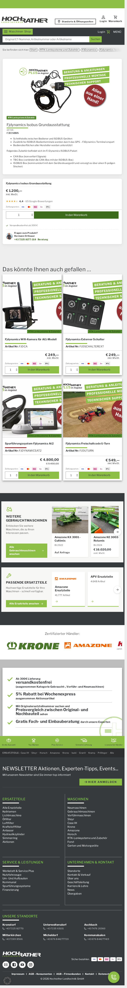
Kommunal (9, 882)
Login (103, 21)
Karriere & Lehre (77, 886)
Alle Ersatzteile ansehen (24, 603)
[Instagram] (30, 965)
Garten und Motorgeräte (83, 845)
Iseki (74, 752)
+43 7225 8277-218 (25, 239)
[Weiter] (117, 532)
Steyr (34, 752)
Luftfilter (8, 823)
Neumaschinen (76, 808)
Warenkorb (115, 21)
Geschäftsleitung (78, 882)
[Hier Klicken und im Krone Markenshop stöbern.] (33, 645)
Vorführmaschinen (79, 815)
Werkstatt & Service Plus (18, 871)
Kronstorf (9, 924)
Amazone (55, 752)
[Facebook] (14, 965)
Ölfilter (6, 819)
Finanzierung (10, 889)
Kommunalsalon (94, 935)
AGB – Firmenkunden (68, 974)
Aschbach (90, 924)
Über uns (73, 878)
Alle (112, 752)
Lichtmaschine (11, 815)
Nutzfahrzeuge (11, 874)
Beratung (43, 239)
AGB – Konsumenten (40, 974)
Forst (70, 841)
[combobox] (52, 39)
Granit (82, 752)
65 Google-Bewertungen (39, 201)
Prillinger (102, 752)
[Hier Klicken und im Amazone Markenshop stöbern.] (88, 645)
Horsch (43, 752)
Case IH (25, 752)
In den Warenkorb (76, 215)
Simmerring (10, 838)
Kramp (91, 752)
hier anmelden (102, 782)
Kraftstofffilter (11, 826)
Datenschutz (105, 974)
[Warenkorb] (108, 31)
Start (33, 49)
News (71, 889)
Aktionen (8, 841)
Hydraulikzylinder (13, 834)
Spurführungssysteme (16, 886)
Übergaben (74, 893)
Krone (66, 752)
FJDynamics (89, 49)
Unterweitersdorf (54, 924)
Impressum (18, 974)
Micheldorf (50, 935)
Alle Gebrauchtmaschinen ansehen (22, 551)
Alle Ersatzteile (12, 808)
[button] (7, 980)
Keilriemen (9, 811)
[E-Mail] (5, 965)
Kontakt (89, 974)
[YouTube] (22, 965)
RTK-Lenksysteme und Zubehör (59, 49)
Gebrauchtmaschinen (81, 811)
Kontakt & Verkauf (79, 874)
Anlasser (8, 830)
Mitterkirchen (11, 935)
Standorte (73, 871)
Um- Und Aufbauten (15, 878)
